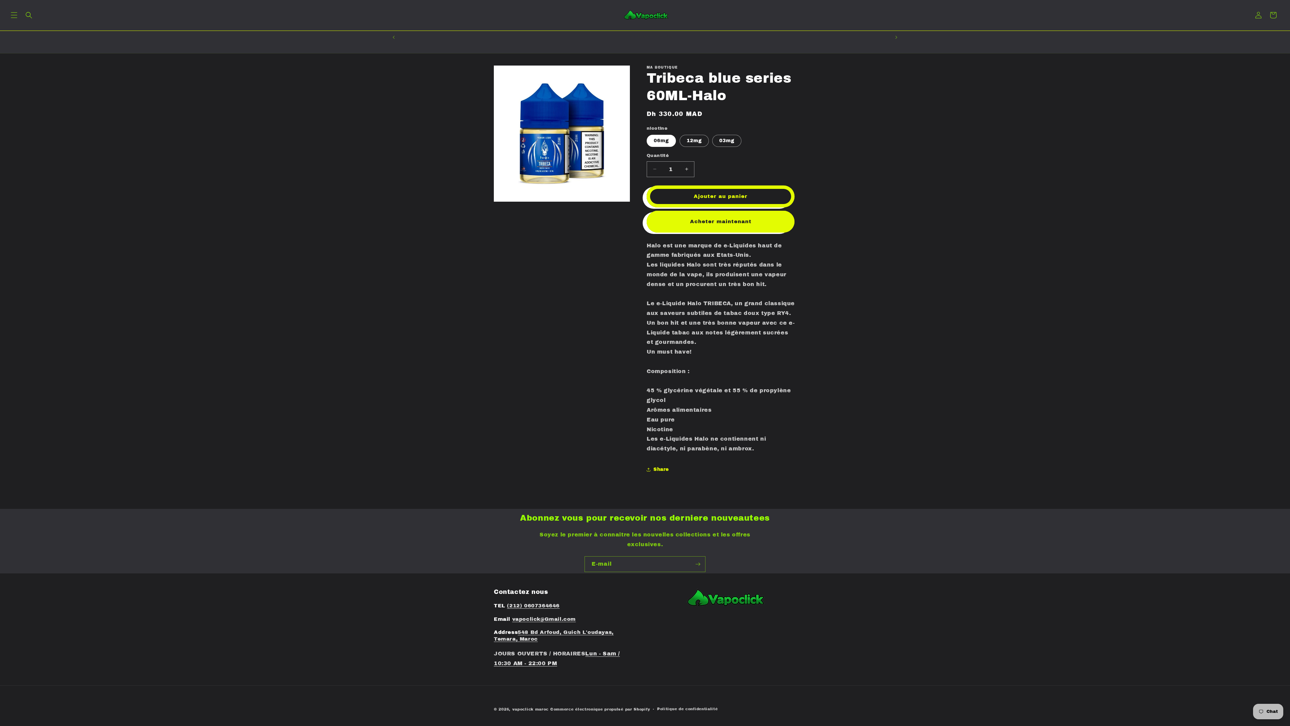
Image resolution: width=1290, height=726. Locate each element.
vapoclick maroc (530, 709)
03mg (726, 140)
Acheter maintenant (720, 221)
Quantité (658, 155)
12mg (694, 140)
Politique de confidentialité (687, 709)
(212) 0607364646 (533, 605)
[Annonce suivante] (896, 37)
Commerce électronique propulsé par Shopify (600, 709)
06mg (661, 140)
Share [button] (661, 469)
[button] (14, 15)
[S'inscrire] (697, 564)
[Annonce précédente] (393, 37)
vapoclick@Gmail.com (544, 619)
